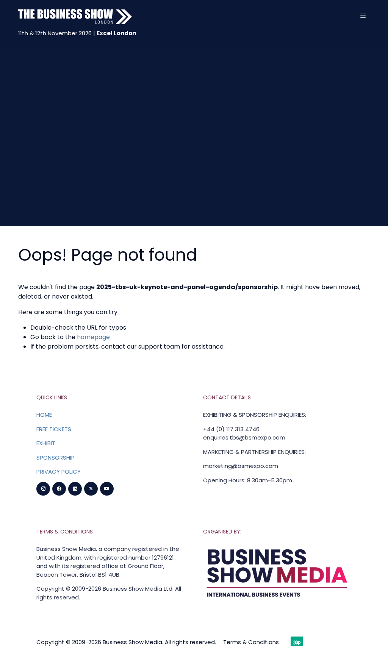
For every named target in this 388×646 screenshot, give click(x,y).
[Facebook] (59, 489)
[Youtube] (107, 489)
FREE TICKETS (53, 429)
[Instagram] (43, 489)
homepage (93, 337)
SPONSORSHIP (55, 457)
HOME (44, 415)
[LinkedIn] (75, 489)
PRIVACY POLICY (58, 472)
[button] (363, 16)
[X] (91, 489)
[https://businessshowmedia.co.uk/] (277, 599)
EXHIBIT (45, 443)
